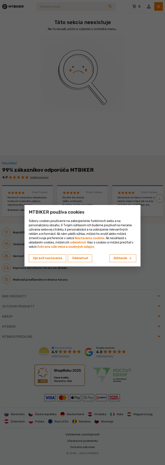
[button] (78, 242)
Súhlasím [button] (122, 258)
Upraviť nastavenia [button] (47, 258)
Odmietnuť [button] (80, 258)
